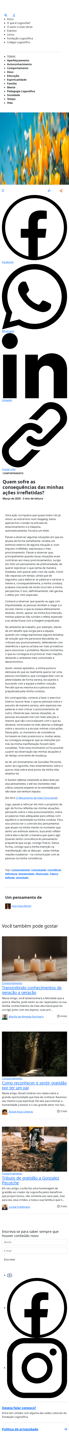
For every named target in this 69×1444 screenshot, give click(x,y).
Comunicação (38, 869)
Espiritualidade (16, 79)
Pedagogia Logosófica (21, 91)
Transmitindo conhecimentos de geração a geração (32, 990)
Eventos (12, 30)
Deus (10, 72)
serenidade (22, 877)
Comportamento (17, 68)
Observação (41, 873)
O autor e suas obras (20, 27)
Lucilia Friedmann (19, 1207)
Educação (13, 76)
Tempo (11, 99)
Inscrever (9, 1259)
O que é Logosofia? (18, 23)
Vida (10, 103)
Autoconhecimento (19, 64)
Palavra (54, 873)
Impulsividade (26, 873)
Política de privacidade (20, 1429)
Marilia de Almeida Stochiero (26, 1016)
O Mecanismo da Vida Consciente (36, 798)
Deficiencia (11, 873)
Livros (10, 34)
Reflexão (10, 877)
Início (10, 19)
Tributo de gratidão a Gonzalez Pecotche (30, 1180)
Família (12, 83)
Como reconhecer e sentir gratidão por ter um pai (34, 1085)
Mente (11, 87)
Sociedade (13, 95)
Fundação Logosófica (20, 38)
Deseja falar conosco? (19, 1408)
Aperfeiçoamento (18, 60)
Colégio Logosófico (18, 42)
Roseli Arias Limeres (20, 1111)
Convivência (54, 869)
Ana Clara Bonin (21, 906)
